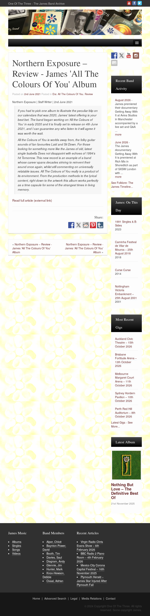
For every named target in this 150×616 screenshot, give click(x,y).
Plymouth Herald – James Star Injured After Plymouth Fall (92, 581)
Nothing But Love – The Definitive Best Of (124, 491)
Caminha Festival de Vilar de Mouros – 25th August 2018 (126, 247)
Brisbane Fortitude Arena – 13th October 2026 (126, 360)
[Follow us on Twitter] (121, 55)
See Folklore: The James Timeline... (122, 185)
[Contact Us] (114, 63)
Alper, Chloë (54, 542)
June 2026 (121, 142)
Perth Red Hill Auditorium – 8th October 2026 (125, 412)
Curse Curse (123, 270)
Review (89, 94)
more (118, 134)
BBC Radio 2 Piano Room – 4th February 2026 (90, 557)
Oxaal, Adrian (54, 581)
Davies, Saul (54, 557)
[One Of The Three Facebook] (134, 3)
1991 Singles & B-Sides (126, 223)
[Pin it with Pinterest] (93, 225)
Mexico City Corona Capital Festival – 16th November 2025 (91, 569)
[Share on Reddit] (86, 225)
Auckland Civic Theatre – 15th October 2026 (124, 342)
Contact (110, 598)
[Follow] (136, 55)
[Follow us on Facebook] (114, 55)
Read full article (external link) (32, 200)
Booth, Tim (53, 553)
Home (36, 598)
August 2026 (123, 100)
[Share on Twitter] (78, 225)
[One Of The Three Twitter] (140, 3)
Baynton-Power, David (54, 547)
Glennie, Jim (54, 565)
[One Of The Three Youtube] (129, 3)
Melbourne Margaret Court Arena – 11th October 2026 (124, 379)
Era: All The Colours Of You (68, 94)
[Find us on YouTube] (129, 55)
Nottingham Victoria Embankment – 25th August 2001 (126, 292)
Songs (16, 549)
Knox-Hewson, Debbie (53, 575)
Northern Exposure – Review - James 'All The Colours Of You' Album (32, 248)
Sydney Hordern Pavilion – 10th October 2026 (125, 397)
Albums (16, 542)
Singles (16, 546)
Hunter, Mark (54, 569)
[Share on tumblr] (100, 225)
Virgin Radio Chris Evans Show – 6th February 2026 (90, 545)
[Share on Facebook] (71, 225)
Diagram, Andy (55, 561)
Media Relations (92, 598)
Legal (74, 598)
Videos (16, 553)
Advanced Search (55, 598)
